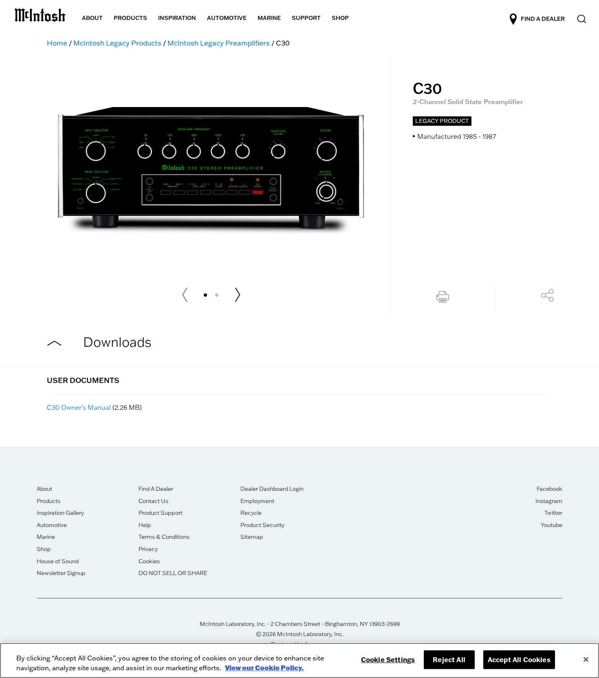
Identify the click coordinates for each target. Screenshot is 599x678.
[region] (299, 660)
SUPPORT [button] (306, 18)
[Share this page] (547, 297)
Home (57, 43)
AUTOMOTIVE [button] (227, 18)
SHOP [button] (340, 18)
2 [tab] (216, 295)
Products (48, 501)
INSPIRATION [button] (177, 18)
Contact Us (153, 501)
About (44, 488)
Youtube (551, 525)
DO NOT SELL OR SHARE (173, 573)
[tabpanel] (211, 165)
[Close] (586, 659)
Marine (46, 536)
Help (145, 525)
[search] (581, 19)
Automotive (52, 525)
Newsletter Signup (61, 573)
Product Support (161, 512)
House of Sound (58, 561)
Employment (257, 501)
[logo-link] (40, 13)
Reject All (449, 659)
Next (237, 295)
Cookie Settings (388, 659)
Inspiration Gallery (60, 512)
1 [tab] (205, 295)
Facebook (549, 488)
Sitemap (251, 536)
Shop (44, 549)
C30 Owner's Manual (79, 407)
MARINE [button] (269, 18)
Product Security (262, 525)
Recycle (251, 512)
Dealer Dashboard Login (272, 488)
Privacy (148, 549)
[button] (442, 299)
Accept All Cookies (519, 659)
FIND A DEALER (543, 18)
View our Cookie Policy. (264, 667)
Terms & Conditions (164, 536)
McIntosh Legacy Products (117, 43)
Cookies (149, 561)
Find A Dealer (156, 488)
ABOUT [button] (92, 18)
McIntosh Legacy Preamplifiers (218, 43)
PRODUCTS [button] (130, 18)
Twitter (553, 512)
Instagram (548, 501)
